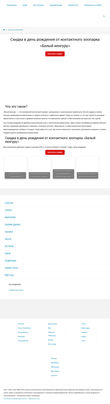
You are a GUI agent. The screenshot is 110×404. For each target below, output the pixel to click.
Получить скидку (55, 54)
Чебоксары (55, 367)
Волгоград (52, 344)
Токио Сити (11, 268)
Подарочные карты (16, 290)
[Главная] (4, 30)
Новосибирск (23, 332)
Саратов (54, 375)
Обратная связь (34, 399)
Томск (83, 324)
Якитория (10, 217)
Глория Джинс (13, 225)
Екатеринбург (23, 341)
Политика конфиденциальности (15, 399)
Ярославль (55, 371)
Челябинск (55, 363)
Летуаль (9, 246)
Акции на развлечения (15, 30)
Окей (7, 253)
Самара (84, 332)
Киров (83, 337)
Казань (50, 340)
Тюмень (54, 358)
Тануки (9, 232)
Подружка (10, 261)
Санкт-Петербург (24, 328)
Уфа (49, 328)
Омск (83, 341)
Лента (8, 239)
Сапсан (9, 203)
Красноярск (52, 324)
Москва (21, 324)
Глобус (8, 210)
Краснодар (85, 328)
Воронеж (21, 337)
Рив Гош (9, 275)
